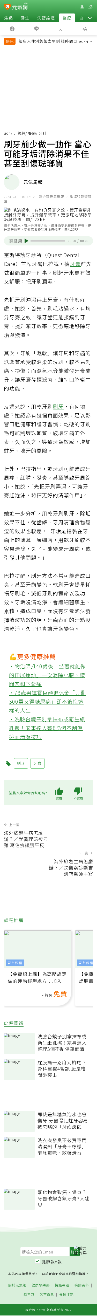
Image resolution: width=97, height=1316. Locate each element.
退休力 (29, 1294)
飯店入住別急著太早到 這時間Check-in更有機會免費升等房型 (55, 41)
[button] (90, 17)
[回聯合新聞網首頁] (7, 7)
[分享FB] (12, 28)
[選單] (90, 7)
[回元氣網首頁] (19, 7)
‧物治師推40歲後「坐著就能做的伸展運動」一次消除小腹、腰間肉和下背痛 (47, 675)
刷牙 (58, 406)
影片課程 (15, 962)
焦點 (8, 18)
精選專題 (62, 1285)
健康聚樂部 (41, 1285)
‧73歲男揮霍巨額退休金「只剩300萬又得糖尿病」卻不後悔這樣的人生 (47, 701)
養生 (25, 18)
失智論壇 (46, 18)
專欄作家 (66, 1294)
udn (7, 133)
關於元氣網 (17, 1285)
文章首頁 (47, 1294)
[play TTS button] (26, 240)
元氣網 (19, 133)
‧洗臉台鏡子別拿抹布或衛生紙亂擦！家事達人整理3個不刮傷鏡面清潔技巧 (47, 728)
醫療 (67, 18)
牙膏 (75, 264)
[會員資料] (82, 7)
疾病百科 (81, 1285)
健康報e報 (52, 1261)
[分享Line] (36, 28)
